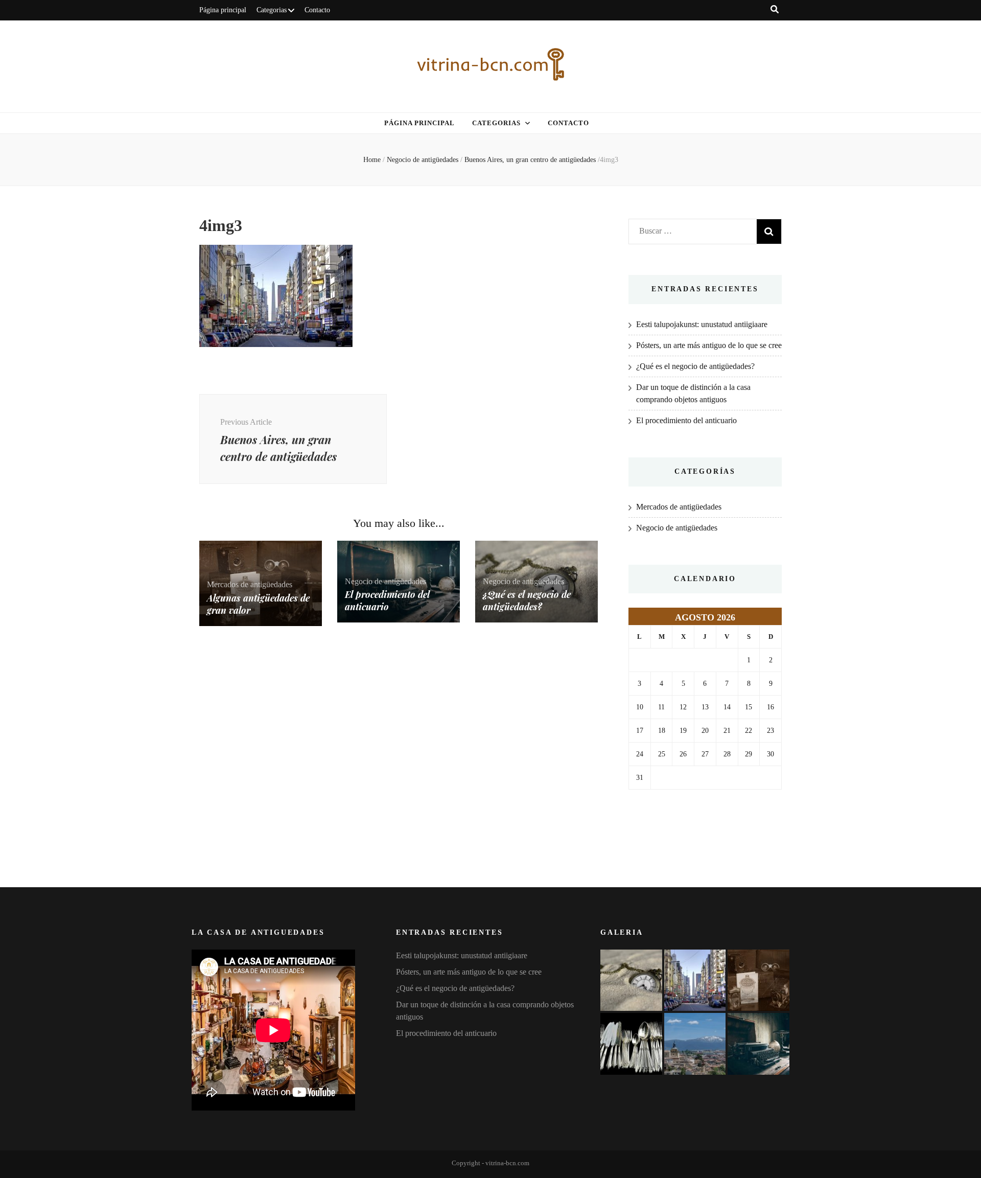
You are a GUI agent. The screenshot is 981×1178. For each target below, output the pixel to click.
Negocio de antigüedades (422, 160)
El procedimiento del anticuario (387, 600)
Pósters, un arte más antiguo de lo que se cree (709, 345)
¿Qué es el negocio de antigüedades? (527, 600)
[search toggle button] (774, 9)
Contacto (317, 10)
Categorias (271, 10)
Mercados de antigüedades (249, 584)
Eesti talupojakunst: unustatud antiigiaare (701, 324)
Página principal (222, 10)
